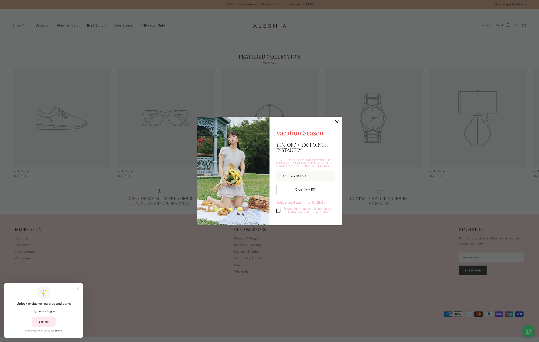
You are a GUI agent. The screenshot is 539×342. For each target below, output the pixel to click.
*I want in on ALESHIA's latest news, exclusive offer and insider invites (308, 210)
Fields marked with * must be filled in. (301, 202)
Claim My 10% (306, 189)
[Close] (337, 122)
